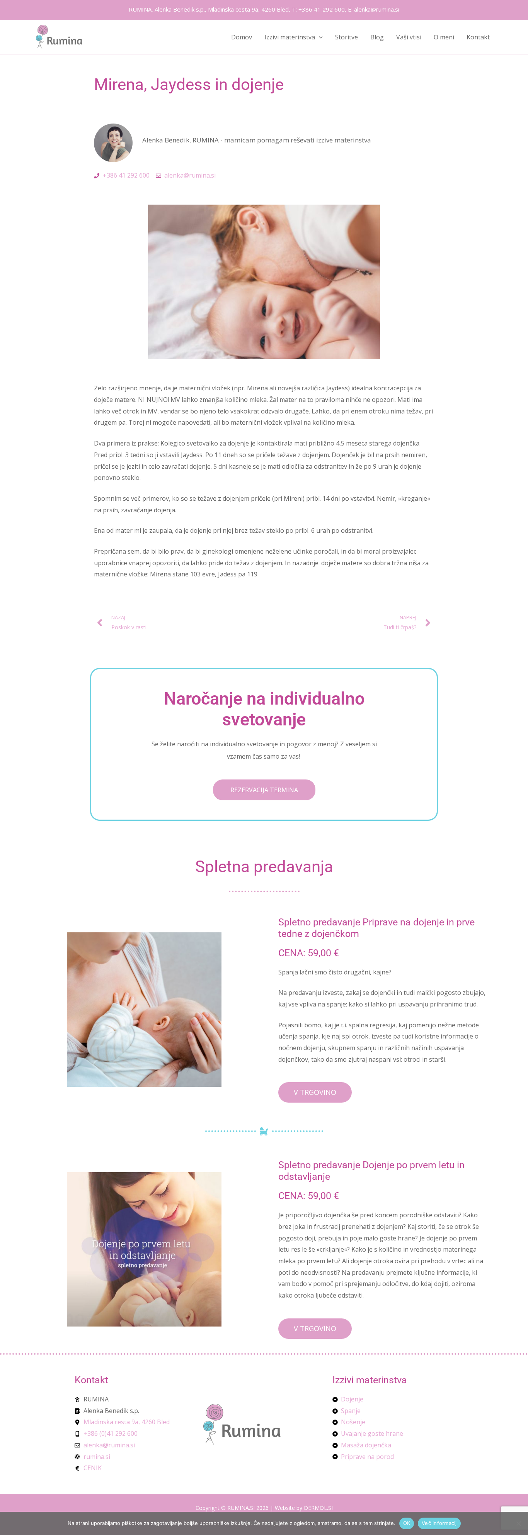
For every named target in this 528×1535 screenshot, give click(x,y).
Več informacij (439, 1523)
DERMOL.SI (318, 1507)
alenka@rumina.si (376, 9)
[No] (518, 1523)
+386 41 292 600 (321, 9)
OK (406, 1523)
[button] (319, 37)
